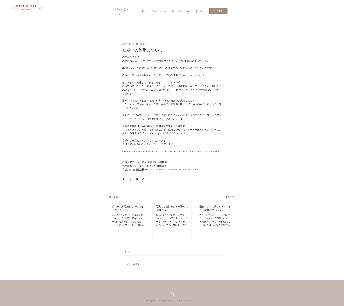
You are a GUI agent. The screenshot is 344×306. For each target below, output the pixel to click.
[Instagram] (172, 294)
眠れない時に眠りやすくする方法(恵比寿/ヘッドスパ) (215, 208)
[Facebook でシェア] (123, 178)
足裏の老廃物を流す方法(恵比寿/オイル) (172, 208)
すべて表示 (230, 197)
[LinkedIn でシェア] (136, 178)
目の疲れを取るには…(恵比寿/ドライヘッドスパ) (128, 208)
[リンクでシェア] (143, 178)
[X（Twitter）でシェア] (130, 178)
